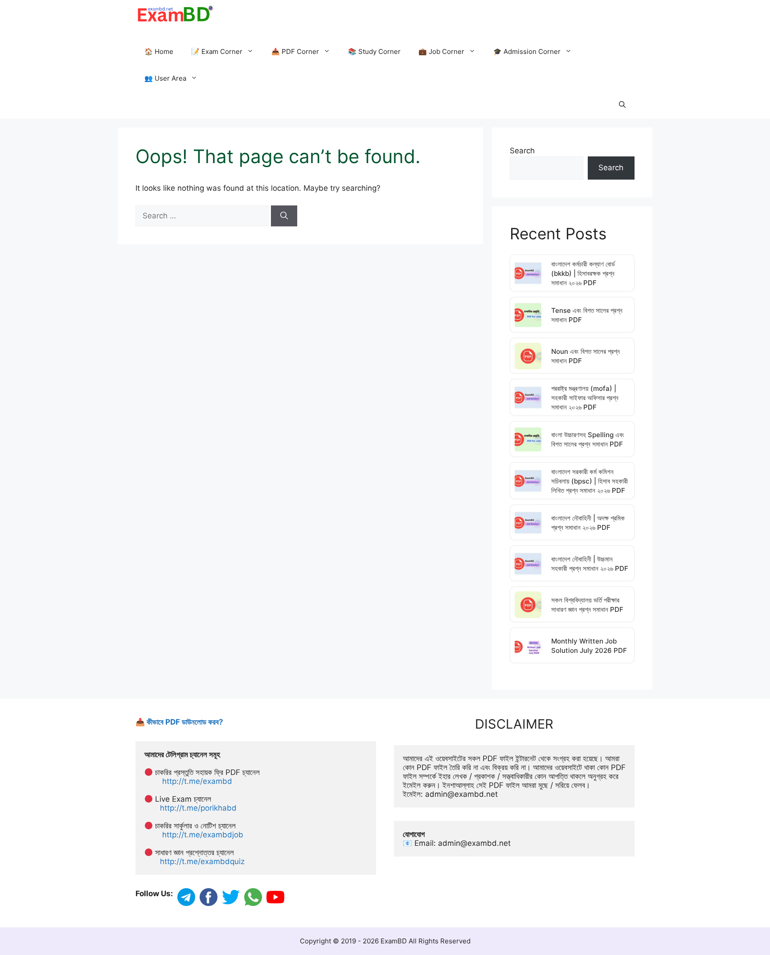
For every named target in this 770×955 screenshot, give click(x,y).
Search (522, 150)
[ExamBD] (174, 13)
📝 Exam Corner (216, 51)
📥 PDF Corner (295, 51)
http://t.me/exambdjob (202, 834)
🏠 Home (158, 51)
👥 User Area (165, 78)
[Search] (284, 216)
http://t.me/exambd (197, 781)
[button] (622, 105)
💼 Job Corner (441, 51)
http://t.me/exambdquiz (202, 861)
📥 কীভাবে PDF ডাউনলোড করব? (179, 721)
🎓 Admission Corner (527, 51)
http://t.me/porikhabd (198, 807)
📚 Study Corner (374, 51)
